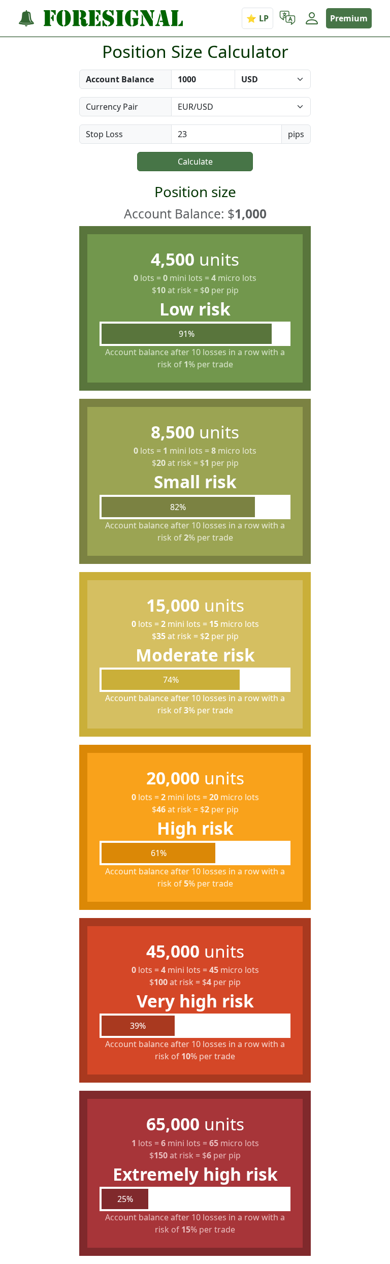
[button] (287, 18)
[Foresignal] (100, 18)
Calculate (195, 161)
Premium (349, 18)
